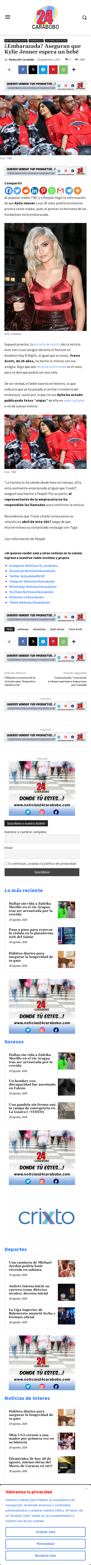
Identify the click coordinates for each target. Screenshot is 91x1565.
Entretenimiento (16, 40)
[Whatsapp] (52, 190)
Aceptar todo (45, 1532)
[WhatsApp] (63, 69)
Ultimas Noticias (56, 40)
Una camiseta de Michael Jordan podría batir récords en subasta (30, 1266)
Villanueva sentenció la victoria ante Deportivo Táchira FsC (19, 681)
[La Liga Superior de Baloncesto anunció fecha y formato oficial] (66, 1315)
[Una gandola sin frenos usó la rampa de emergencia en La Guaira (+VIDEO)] (66, 1110)
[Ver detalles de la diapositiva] (51, 1243)
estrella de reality (46, 344)
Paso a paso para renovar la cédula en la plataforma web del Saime (31, 933)
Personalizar (46, 1543)
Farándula (36, 40)
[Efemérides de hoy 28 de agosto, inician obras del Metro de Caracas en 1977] (66, 1464)
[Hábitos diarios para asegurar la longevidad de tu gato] (66, 959)
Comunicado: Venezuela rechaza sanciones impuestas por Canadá (67, 681)
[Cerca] (86, 1488)
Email (8, 848)
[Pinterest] (53, 69)
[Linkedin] (34, 190)
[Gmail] (60, 190)
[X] (32, 69)
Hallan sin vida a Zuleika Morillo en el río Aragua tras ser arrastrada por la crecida (31, 909)
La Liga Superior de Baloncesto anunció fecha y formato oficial (32, 1313)
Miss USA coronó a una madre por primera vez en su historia (31, 1438)
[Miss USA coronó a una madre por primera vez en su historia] (66, 1441)
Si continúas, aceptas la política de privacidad (42, 863)
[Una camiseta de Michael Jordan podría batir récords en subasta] (66, 1268)
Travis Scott (75, 629)
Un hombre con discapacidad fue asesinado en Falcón (32, 1084)
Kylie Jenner (57, 629)
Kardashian (39, 629)
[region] (45, 1525)
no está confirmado (52, 366)
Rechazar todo (45, 1555)
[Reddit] (26, 190)
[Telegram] (43, 69)
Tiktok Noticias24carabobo (29, 602)
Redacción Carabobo (21, 59)
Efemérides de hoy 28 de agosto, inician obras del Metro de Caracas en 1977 (30, 1462)
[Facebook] (22, 69)
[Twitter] (17, 190)
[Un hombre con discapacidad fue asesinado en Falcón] (66, 1087)
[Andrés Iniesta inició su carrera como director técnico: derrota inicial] (66, 1292)
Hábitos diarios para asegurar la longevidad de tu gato (31, 957)
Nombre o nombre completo (25, 832)
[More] (73, 69)
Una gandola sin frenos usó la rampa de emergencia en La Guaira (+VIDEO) (32, 1108)
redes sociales (74, 400)
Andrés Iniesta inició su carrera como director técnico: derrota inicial (29, 1290)
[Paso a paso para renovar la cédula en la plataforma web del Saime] (66, 935)
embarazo (22, 629)
